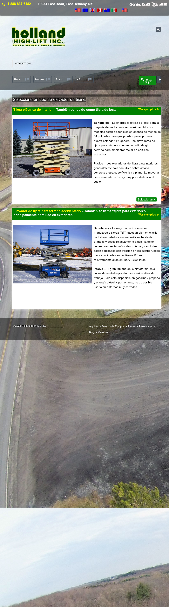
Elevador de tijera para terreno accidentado (47, 211)
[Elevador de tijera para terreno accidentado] (52, 255)
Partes (131, 326)
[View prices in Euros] (85, 10)
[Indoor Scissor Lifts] (52, 149)
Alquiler (93, 326)
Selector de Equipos (113, 326)
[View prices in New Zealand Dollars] (107, 10)
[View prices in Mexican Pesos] (114, 10)
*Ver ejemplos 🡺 (148, 214)
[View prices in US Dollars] (78, 10)
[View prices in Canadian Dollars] (99, 10)
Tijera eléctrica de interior (33, 109)
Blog (91, 332)
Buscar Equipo (148, 81)
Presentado (145, 326)
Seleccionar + (146, 199)
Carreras (103, 332)
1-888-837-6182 (19, 4)
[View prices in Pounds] (92, 10)
